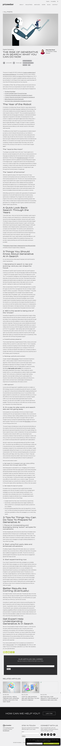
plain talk (25, 65)
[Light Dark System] (57, 1)
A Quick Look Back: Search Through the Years (16, 93)
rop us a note (10, 644)
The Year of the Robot (10, 91)
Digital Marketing (8, 49)
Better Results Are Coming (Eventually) (14, 99)
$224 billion (27, 421)
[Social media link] (54, 734)
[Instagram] (45, 734)
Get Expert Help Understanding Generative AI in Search (18, 101)
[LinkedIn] (48, 734)
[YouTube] (51, 734)
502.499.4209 (6, 730)
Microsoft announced (22, 157)
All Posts (8, 12)
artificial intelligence (27, 60)
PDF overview (15, 358)
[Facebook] (42, 734)
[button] (57, 1)
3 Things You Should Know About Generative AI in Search (18, 95)
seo (29, 65)
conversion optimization (28, 62)
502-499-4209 (22, 644)
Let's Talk (49, 713)
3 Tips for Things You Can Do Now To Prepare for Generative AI (20, 97)
